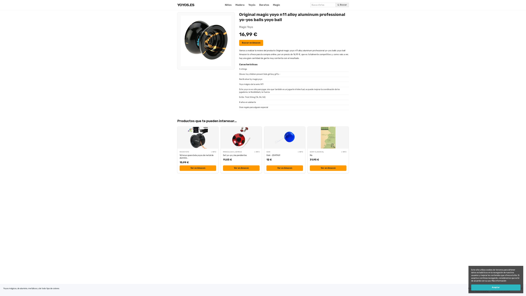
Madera (240, 4)
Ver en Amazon (198, 168)
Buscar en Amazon (251, 43)
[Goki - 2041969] (284, 138)
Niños (228, 4)
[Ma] (328, 138)
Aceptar (496, 287)
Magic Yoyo (246, 27)
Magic (276, 4)
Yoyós (251, 4)
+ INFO (213, 152)
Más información (499, 281)
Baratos (264, 4)
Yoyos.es (186, 5)
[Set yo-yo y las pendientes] (241, 138)
